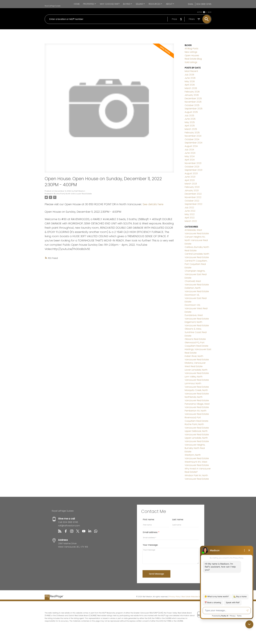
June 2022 (190, 210)
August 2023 (191, 173)
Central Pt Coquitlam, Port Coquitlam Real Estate (196, 264)
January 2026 (192, 95)
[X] (79, 532)
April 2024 (190, 159)
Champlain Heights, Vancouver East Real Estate (196, 274)
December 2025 (193, 98)
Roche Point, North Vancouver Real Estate (73, 193)
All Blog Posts (191, 48)
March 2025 (191, 129)
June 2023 (190, 176)
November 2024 (193, 135)
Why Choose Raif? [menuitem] (110, 3)
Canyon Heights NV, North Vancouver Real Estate (196, 240)
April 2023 (190, 180)
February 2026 (192, 91)
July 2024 (189, 149)
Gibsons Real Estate (195, 339)
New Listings (191, 52)
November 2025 (193, 101)
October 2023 (192, 166)
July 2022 (189, 207)
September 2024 (193, 142)
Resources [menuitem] (154, 3)
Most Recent (191, 71)
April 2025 (190, 125)
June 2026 (190, 77)
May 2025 (190, 122)
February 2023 (192, 187)
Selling (139, 3)
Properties (88, 3)
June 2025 (190, 118)
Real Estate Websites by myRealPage (196, 596)
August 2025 (191, 112)
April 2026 (190, 84)
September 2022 (193, 204)
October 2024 (192, 139)
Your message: (150, 544)
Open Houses (192, 55)
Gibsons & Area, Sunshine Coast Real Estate (196, 332)
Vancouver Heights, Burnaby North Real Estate (195, 448)
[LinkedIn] (91, 532)
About (169, 3)
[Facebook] (67, 532)
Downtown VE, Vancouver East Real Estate (196, 298)
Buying (126, 3)
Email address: (150, 532)
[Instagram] (73, 532)
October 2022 (192, 200)
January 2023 (192, 190)
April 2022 (190, 217)
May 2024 (190, 156)
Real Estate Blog (193, 58)
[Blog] (61, 532)
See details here (153, 204)
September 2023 (193, 169)
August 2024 (191, 146)
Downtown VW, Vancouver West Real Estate (196, 308)
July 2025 (189, 115)
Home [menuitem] (77, 3)
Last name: (177, 519)
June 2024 (190, 152)
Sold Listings (191, 62)
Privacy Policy (174, 596)
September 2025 (193, 108)
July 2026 (189, 74)
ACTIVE (199, 12)
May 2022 (190, 214)
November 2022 (193, 197)
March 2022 (191, 221)
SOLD (209, 12)
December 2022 (193, 193)
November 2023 (193, 163)
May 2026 (190, 81)
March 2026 (191, 88)
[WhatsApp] (96, 532)
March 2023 (191, 183)
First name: (148, 519)
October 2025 (192, 105)
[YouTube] (85, 532)
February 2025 (192, 132)
